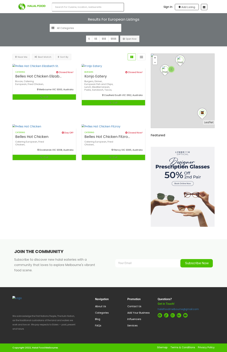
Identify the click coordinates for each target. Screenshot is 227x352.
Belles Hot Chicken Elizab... (38, 76)
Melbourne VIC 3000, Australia (56, 89)
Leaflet (209, 122)
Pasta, (88, 90)
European (90, 84)
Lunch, (88, 87)
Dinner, (99, 81)
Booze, (19, 81)
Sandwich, (98, 90)
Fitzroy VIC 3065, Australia (128, 150)
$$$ (104, 39)
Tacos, (108, 90)
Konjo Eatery (95, 76)
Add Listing (188, 7)
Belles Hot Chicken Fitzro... (107, 136)
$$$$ (113, 39)
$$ (95, 39)
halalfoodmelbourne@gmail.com (178, 309)
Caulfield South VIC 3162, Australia (123, 95)
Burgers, (89, 81)
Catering (29, 81)
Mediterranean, (101, 87)
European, (21, 84)
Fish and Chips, (104, 84)
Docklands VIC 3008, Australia (56, 150)
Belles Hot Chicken (31, 136)
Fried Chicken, (36, 84)
